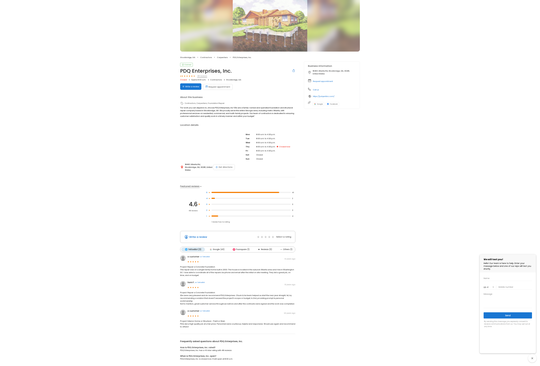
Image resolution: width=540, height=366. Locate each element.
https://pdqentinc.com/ (323, 96)
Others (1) (287, 249)
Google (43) (218, 249)
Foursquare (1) (242, 249)
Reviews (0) (266, 249)
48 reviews (202, 76)
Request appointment (219, 86)
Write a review (192, 86)
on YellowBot (205, 257)
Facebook (334, 104)
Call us (316, 89)
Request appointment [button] (323, 81)
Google (320, 104)
